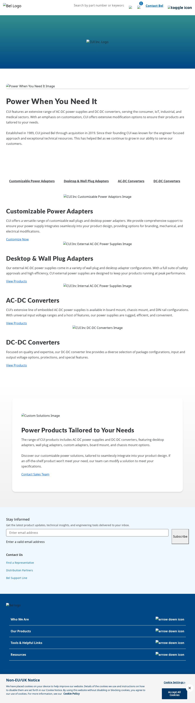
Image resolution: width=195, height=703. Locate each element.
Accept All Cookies (174, 693)
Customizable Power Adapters (32, 181)
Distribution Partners (19, 570)
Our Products (21, 631)
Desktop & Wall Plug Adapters (86, 181)
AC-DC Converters (131, 181)
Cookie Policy (71, 693)
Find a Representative (20, 562)
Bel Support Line (16, 578)
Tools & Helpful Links (26, 643)
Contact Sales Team (35, 474)
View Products (16, 281)
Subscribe (180, 536)
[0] (139, 8)
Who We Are (20, 619)
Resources (18, 654)
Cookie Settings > (174, 682)
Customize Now (17, 239)
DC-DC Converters (166, 181)
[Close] (189, 688)
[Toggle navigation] (180, 7)
